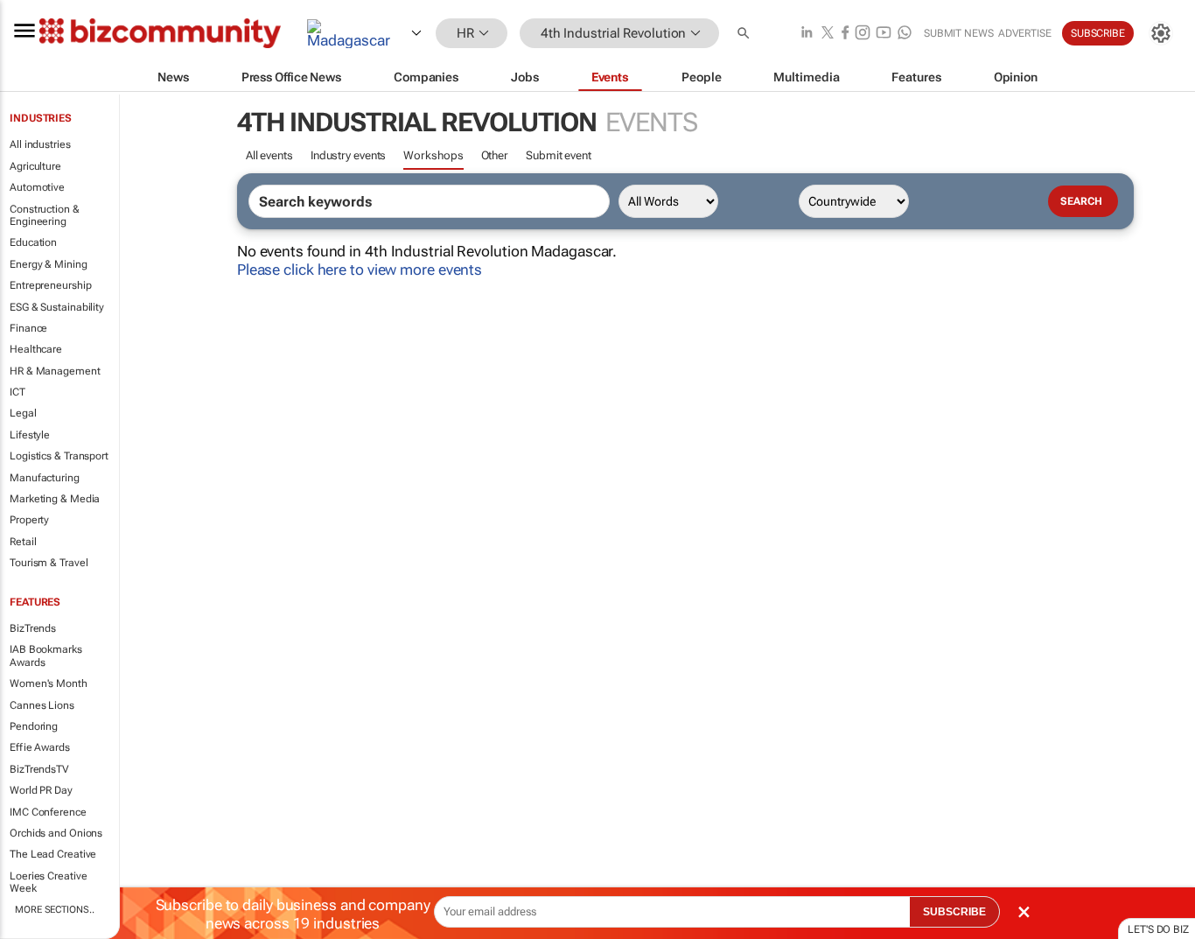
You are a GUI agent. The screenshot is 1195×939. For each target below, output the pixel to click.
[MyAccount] (1161, 33)
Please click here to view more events (359, 269)
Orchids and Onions (56, 833)
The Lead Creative (53, 854)
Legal (23, 413)
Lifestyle (30, 435)
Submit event (558, 155)
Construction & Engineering (45, 215)
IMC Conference (48, 812)
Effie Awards (40, 747)
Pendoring (34, 726)
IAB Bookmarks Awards (46, 655)
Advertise (1025, 33)
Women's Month (48, 683)
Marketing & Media (55, 499)
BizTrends (33, 628)
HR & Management (55, 371)
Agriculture (35, 166)
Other (495, 155)
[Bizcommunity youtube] (883, 34)
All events (269, 155)
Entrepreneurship (50, 285)
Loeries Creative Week (48, 882)
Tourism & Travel (48, 563)
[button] (745, 33)
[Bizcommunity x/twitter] (827, 34)
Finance (28, 328)
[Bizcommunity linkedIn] (806, 34)
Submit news (959, 33)
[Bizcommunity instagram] (862, 34)
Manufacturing (45, 478)
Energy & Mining (48, 264)
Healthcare (36, 349)
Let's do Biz (1158, 929)
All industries (40, 144)
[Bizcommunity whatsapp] (904, 34)
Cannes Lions (42, 705)
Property (29, 520)
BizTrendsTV (39, 769)
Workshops (433, 155)
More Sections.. (54, 909)
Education (33, 242)
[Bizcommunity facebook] (845, 34)
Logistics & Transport (59, 456)
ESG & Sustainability (57, 307)
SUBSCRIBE (954, 912)
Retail (23, 542)
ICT (17, 392)
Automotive (37, 187)
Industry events (349, 155)
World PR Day (41, 790)
